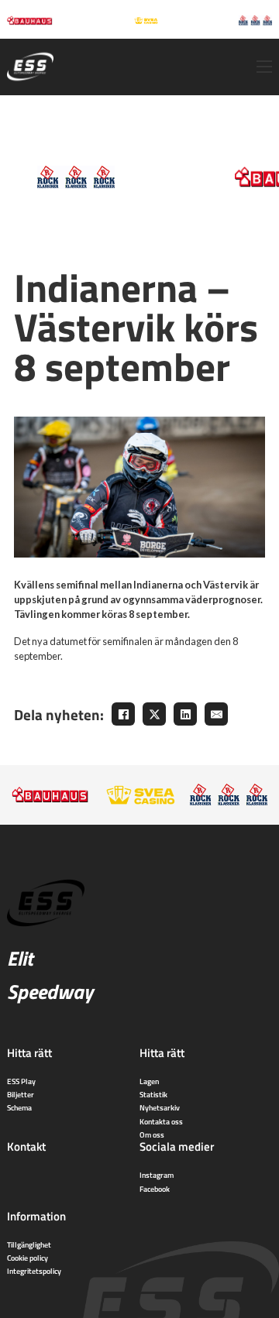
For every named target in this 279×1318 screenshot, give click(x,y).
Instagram (157, 1175)
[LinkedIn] (185, 714)
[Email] (216, 714)
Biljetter (20, 1094)
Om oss (152, 1134)
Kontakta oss (161, 1121)
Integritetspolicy (34, 1271)
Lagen (149, 1081)
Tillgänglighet (29, 1244)
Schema (19, 1107)
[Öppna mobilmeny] (264, 66)
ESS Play (21, 1081)
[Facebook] (123, 714)
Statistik (153, 1094)
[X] (154, 714)
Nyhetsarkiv (160, 1107)
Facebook (155, 1188)
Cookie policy (27, 1257)
